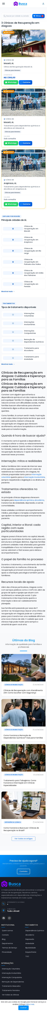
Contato (23, 871)
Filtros (39, 16)
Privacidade (7, 952)
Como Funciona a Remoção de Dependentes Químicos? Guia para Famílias (23, 736)
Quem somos (7, 930)
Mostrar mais (7, 291)
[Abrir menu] (3, 3)
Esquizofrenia (30, 952)
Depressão (29, 939)
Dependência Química (13, 822)
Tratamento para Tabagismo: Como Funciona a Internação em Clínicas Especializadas (20, 783)
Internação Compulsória (12, 977)
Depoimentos (7, 943)
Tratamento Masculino (11, 986)
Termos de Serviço (9, 948)
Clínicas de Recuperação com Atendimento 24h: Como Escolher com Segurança (23, 691)
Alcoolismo (29, 935)
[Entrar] (43, 3)
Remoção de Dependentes (13, 982)
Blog (3, 939)
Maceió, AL (9, 63)
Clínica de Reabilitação (14, 685)
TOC (27, 956)
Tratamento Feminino (11, 990)
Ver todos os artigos (23, 838)
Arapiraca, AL (10, 183)
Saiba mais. (30, 1004)
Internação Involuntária (11, 973)
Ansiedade (29, 943)
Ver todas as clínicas (10, 995)
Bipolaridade (30, 948)
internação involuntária (34, 477)
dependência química (24, 500)
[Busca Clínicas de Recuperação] (20, 3)
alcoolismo (39, 500)
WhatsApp (12, 82)
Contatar (27, 82)
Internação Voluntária (11, 969)
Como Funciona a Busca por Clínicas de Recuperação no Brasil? (21, 829)
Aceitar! (23, 1008)
